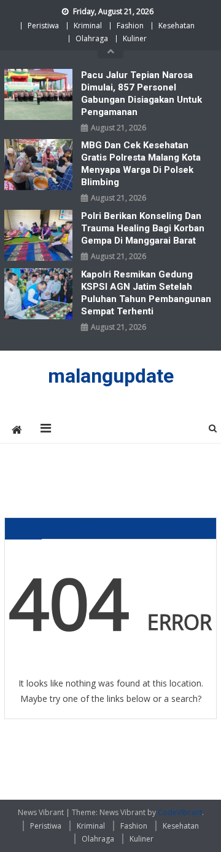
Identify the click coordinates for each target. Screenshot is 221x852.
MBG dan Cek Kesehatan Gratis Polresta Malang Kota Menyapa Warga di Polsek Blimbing (141, 164)
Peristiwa (43, 25)
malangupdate (111, 376)
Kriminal (88, 25)
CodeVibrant (180, 812)
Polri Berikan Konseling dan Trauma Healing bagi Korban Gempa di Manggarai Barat (142, 228)
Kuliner (135, 38)
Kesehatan (176, 25)
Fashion (130, 25)
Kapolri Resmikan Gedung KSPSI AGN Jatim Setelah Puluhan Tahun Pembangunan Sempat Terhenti (146, 293)
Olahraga (92, 38)
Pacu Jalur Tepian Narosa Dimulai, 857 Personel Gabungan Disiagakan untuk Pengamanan (141, 93)
